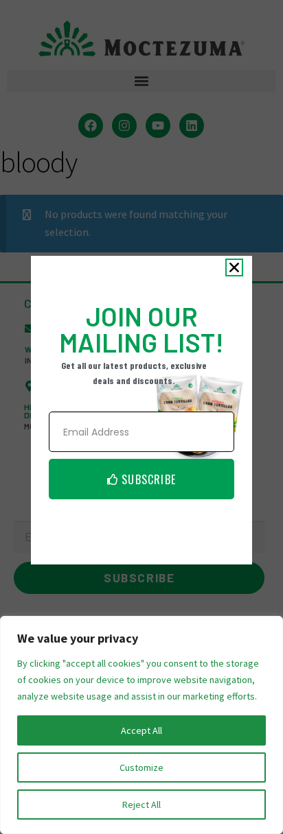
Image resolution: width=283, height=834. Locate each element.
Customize (141, 767)
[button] (234, 267)
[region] (141, 725)
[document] (141, 417)
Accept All (141, 730)
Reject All (141, 804)
